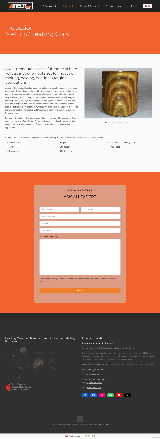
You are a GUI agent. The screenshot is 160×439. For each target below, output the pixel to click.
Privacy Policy (105, 424)
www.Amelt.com (94, 387)
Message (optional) (49, 237)
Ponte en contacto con (115, 6)
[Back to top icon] (80, 419)
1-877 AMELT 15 (98, 374)
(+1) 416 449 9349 (94, 382)
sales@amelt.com (95, 369)
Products (67, 6)
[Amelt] (20, 5)
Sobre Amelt (48, 6)
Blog (133, 6)
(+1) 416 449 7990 (97, 379)
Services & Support (88, 6)
